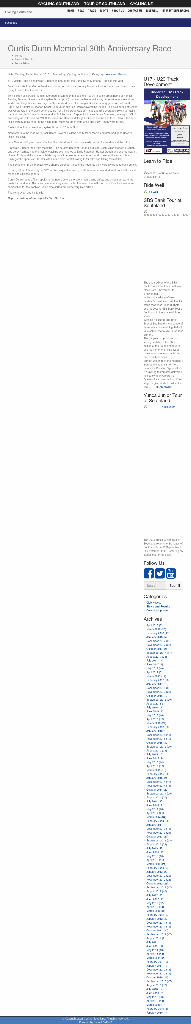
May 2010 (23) (155, 997)
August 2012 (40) (156, 891)
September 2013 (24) (159, 840)
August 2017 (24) (156, 656)
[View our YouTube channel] (171, 576)
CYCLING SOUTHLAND (58, 4)
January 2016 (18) (157, 731)
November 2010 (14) (158, 973)
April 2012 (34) (155, 907)
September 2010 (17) (159, 981)
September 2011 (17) (159, 934)
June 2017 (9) (154, 664)
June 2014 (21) (155, 805)
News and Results (116, 74)
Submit (175, 585)
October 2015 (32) (157, 742)
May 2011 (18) (155, 950)
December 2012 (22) (158, 875)
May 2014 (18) (155, 809)
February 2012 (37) (158, 915)
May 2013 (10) (155, 856)
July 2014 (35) (154, 801)
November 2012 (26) (158, 879)
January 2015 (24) (157, 778)
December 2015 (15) (158, 735)
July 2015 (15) (154, 754)
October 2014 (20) (157, 789)
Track (92, 10)
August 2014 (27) (156, 797)
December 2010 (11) (158, 969)
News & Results (24, 59)
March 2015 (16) (156, 770)
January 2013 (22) (157, 871)
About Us (118, 10)
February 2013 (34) (158, 868)
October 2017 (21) (157, 649)
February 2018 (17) (158, 633)
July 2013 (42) (154, 848)
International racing (175, 10)
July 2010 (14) (154, 989)
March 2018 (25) (156, 629)
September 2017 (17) (159, 652)
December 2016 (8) (158, 688)
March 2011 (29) (156, 958)
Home (70, 10)
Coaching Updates (157, 610)
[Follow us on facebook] (149, 576)
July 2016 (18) (154, 707)
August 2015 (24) (156, 750)
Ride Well (152, 10)
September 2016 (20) (159, 699)
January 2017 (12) (157, 684)
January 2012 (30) (157, 918)
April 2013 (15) (155, 860)
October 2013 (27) (157, 836)
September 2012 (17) (159, 887)
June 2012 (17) (155, 899)
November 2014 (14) (158, 785)
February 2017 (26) (158, 680)
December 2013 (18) (158, 828)
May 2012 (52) (155, 903)
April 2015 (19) (155, 766)
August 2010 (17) (156, 985)
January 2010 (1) (156, 1012)
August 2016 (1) (155, 703)
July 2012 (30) (154, 895)
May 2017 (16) (155, 668)
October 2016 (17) (157, 695)
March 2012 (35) (156, 911)
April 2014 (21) (155, 813)
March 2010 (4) (155, 1004)
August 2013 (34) (156, 844)
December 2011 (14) (158, 922)
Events (104, 10)
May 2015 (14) (155, 762)
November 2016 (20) (158, 692)
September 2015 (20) (159, 746)
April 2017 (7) (154, 672)
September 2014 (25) (159, 793)
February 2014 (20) (158, 821)
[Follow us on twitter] (160, 576)
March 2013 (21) (156, 864)
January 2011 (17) (157, 965)
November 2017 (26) (158, 645)
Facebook (11, 22)
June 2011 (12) (155, 946)
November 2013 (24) (158, 832)
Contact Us (135, 10)
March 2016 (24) (156, 723)
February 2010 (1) (157, 1008)
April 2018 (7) (154, 625)
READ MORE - (164, 387)
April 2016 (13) (155, 719)
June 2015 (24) (155, 758)
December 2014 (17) (158, 782)
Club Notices (153, 602)
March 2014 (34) (156, 817)
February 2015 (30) (158, 774)
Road (81, 10)
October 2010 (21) (157, 977)
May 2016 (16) (155, 715)
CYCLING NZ (141, 4)
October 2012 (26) (157, 883)
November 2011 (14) (158, 926)
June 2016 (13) (155, 711)
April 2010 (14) (155, 1001)
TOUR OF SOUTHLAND (104, 4)
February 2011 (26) (158, 961)
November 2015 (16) (158, 738)
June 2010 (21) (155, 993)
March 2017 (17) (156, 676)
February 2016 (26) (158, 727)
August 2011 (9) (155, 938)
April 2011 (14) (155, 954)
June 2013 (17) (155, 852)
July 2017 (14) (154, 660)
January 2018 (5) (156, 637)
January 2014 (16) (157, 825)
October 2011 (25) (157, 930)
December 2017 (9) (158, 641)
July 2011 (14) (154, 942)
